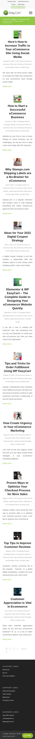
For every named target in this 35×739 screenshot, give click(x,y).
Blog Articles (6, 697)
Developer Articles (9, 124)
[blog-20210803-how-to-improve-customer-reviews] (17, 536)
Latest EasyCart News (16, 191)
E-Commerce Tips (21, 188)
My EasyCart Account (23, 1)
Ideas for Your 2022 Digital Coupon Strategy (17, 236)
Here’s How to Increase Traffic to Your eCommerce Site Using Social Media (17, 49)
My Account (6, 669)
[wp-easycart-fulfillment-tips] (17, 356)
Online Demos (21, 4)
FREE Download (18, 7)
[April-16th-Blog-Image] (17, 34)
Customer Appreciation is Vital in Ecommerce (17, 602)
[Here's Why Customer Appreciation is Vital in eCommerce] (17, 592)
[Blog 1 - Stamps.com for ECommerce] (17, 162)
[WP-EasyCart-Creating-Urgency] (17, 416)
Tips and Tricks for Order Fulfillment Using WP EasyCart (17, 367)
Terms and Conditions (9, 676)
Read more (7, 86)
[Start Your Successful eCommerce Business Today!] (17, 99)
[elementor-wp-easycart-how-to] (17, 282)
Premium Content (12, 1)
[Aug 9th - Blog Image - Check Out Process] (17, 475)
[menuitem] (12, 1)
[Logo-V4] (14, 13)
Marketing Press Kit (8, 721)
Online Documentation (9, 691)
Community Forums (8, 700)
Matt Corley (25, 67)
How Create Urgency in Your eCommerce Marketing (17, 426)
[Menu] (29, 13)
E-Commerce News (23, 61)
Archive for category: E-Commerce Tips (16, 19)
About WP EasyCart (8, 715)
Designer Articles (24, 121)
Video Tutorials (7, 694)
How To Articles (19, 64)
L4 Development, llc (8, 718)
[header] (17, 225)
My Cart (13, 4)
